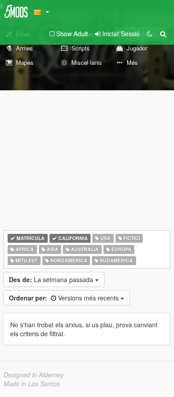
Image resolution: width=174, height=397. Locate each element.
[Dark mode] (149, 33)
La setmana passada (52, 279)
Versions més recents (64, 297)
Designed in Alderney (34, 374)
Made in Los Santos (32, 383)
